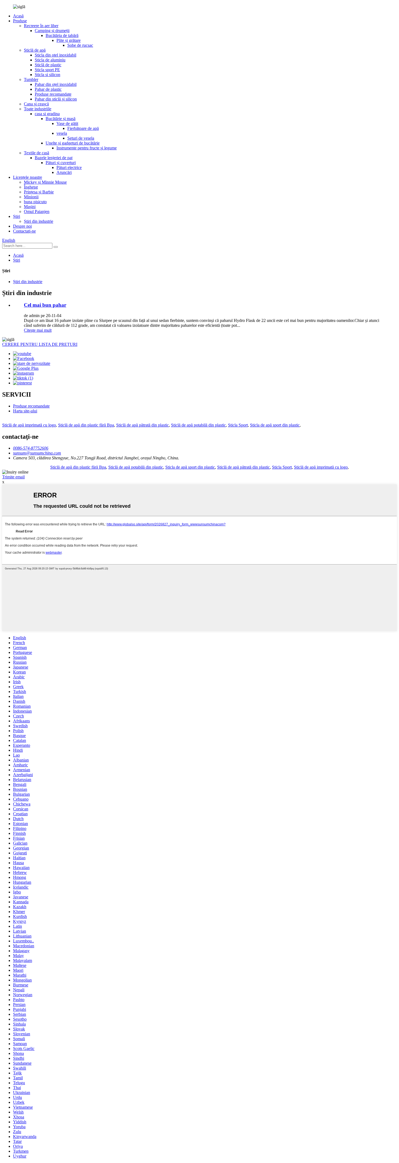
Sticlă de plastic (48, 64)
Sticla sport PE (47, 69)
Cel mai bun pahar (45, 305)
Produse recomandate (53, 94)
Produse (20, 20)
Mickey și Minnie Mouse (45, 182)
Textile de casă (36, 153)
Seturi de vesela (80, 138)
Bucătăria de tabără (62, 35)
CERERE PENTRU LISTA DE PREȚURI (39, 344)
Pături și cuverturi (61, 162)
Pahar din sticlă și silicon (56, 99)
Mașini (30, 206)
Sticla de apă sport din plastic (275, 425)
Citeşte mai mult (38, 330)
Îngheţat (31, 187)
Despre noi (22, 226)
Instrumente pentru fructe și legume (86, 148)
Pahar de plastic (48, 89)
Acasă (18, 16)
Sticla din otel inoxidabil (55, 55)
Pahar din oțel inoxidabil (56, 84)
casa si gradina (47, 113)
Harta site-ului (25, 411)
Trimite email (13, 477)
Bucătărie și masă (60, 118)
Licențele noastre (27, 177)
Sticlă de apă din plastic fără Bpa (86, 425)
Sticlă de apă (35, 50)
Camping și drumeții (52, 30)
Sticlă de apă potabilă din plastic (198, 425)
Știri (16, 216)
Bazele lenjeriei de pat (53, 157)
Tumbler (31, 79)
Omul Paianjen (36, 211)
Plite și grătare (68, 40)
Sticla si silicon (47, 74)
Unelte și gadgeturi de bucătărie (73, 143)
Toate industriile (37, 108)
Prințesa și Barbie (39, 192)
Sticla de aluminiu (50, 60)
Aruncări (64, 172)
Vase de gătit (67, 123)
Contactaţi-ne (24, 231)
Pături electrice (69, 167)
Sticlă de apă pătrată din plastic (142, 425)
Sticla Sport (238, 425)
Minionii (31, 197)
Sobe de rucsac (80, 45)
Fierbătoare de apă (83, 128)
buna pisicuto (35, 201)
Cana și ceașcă (36, 104)
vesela (61, 133)
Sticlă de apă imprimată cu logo (29, 425)
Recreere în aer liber (41, 25)
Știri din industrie (38, 221)
